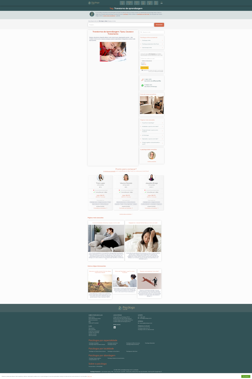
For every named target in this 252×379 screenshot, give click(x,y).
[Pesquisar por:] (120, 24)
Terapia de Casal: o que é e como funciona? (150, 130)
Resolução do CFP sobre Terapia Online (122, 318)
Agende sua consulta (109, 171)
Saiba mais (89, 376)
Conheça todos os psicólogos (125, 214)
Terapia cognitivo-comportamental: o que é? (151, 143)
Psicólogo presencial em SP (144, 328)
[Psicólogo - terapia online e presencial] (126, 308)
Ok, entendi (245, 376)
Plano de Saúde (92, 329)
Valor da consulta (92, 335)
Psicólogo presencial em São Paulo (150, 44)
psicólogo (125, 14)
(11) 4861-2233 (117, 369)
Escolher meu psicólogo (94, 332)
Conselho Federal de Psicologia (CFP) (121, 321)
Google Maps (158, 371)
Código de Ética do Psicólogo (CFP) (121, 317)
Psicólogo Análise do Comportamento (116, 358)
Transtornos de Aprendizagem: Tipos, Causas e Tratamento (113, 32)
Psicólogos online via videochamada (146, 329)
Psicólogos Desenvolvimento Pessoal (97, 344)
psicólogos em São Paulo (143, 14)
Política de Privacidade (158, 71)
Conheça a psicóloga (152, 161)
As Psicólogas (145, 135)
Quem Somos (92, 317)
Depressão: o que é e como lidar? (150, 138)
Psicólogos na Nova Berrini (113, 351)
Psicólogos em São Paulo (131, 351)
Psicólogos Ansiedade (93, 343)
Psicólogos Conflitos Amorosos (133, 343)
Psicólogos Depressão (150, 343)
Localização (135, 369)
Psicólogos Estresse (112, 344)
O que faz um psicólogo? (148, 122)
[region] (126, 376)
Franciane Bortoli (92, 366)
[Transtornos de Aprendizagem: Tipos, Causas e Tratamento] (113, 52)
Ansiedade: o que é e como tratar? (150, 126)
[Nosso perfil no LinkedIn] (114, 327)
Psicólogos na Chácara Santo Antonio (97, 351)
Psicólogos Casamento (113, 343)
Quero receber (144, 67)
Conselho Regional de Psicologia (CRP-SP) (122, 320)
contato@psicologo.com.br (126, 369)
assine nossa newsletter (109, 15)
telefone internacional (147, 61)
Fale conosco (91, 328)
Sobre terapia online (147, 47)
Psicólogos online (146, 40)
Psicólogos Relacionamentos (132, 344)
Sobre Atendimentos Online (95, 318)
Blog (90, 321)
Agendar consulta (92, 334)
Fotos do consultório (93, 320)
